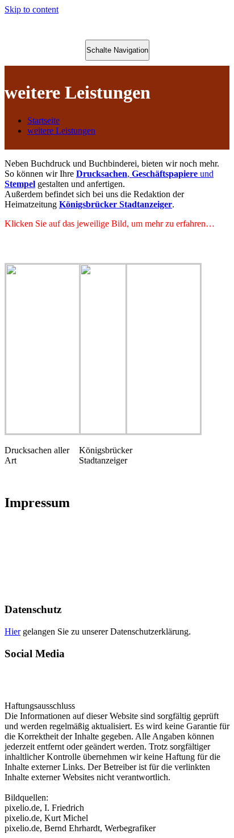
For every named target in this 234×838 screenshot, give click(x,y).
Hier (12, 631)
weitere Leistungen (61, 130)
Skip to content (31, 9)
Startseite (43, 120)
